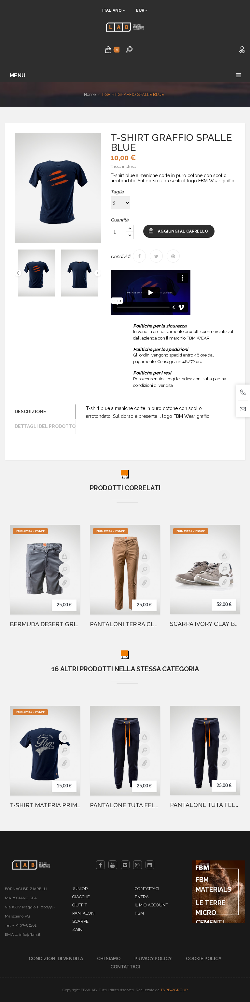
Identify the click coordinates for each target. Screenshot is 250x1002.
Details (64, 582)
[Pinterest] (173, 256)
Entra (142, 896)
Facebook (100, 864)
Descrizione (30, 411)
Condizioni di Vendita (56, 958)
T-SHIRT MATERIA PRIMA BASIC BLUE (45, 805)
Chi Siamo (108, 958)
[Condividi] (139, 256)
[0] (108, 50)
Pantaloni (83, 913)
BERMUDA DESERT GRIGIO (45, 624)
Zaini (77, 929)
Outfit (79, 905)
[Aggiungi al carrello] (64, 556)
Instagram (137, 864)
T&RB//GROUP (174, 990)
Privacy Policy (153, 958)
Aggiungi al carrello (183, 231)
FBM (139, 913)
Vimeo (125, 864)
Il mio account (151, 905)
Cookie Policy (204, 958)
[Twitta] (156, 256)
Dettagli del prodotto (45, 426)
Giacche (81, 896)
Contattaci (147, 888)
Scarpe (80, 921)
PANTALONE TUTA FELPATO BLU (125, 805)
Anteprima (64, 569)
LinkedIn (150, 864)
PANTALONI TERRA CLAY (125, 624)
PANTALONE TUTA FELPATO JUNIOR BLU (205, 805)
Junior (80, 888)
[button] (108, 50)
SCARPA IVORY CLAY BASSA (205, 624)
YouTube (112, 864)
